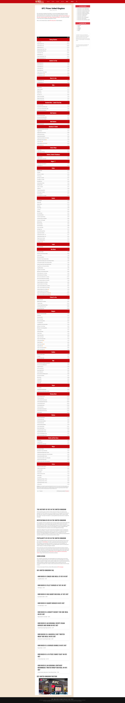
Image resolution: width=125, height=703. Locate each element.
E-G (57, 1)
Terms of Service (56, 699)
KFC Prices (40, 1)
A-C (47, 1)
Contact (72, 1)
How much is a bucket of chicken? (83, 12)
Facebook (79, 25)
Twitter (78, 26)
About (67, 1)
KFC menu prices (53, 20)
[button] (76, 1)
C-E (52, 1)
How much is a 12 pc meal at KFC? (83, 8)
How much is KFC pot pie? (81, 18)
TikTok (78, 30)
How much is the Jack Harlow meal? (83, 19)
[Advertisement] (53, 29)
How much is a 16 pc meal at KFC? (83, 9)
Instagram (79, 28)
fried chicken (45, 541)
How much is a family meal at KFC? (83, 13)
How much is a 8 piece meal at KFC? (83, 10)
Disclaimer (61, 699)
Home (52, 699)
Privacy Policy (65, 699)
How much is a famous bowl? (82, 14)
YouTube (78, 29)
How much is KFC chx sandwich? (83, 17)
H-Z (61, 1)
